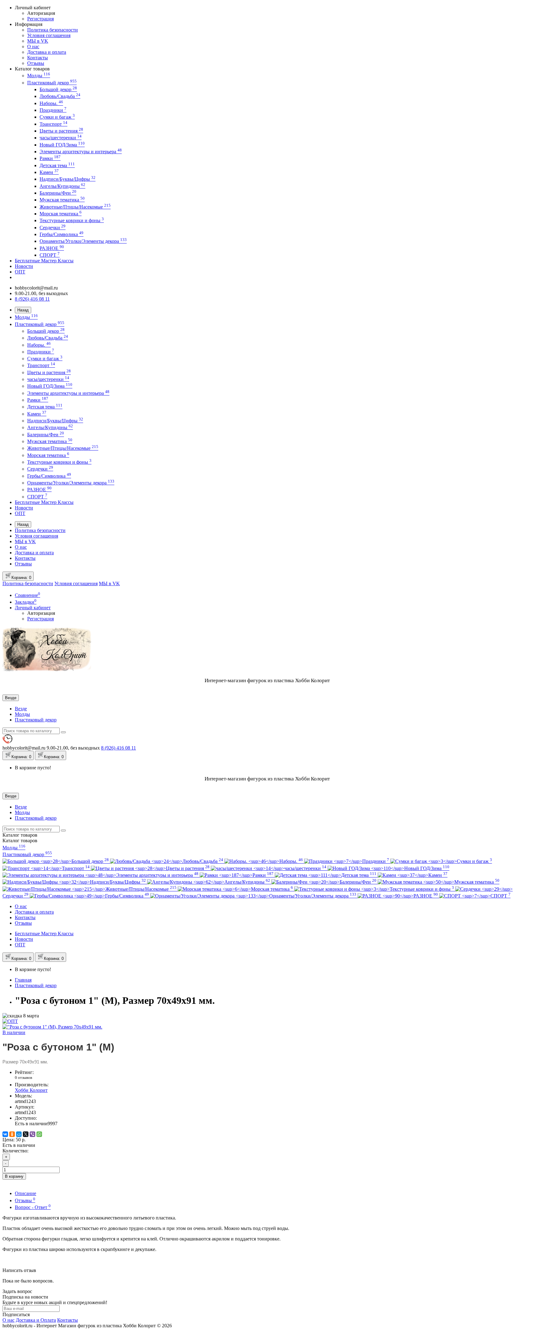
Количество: (15, 1150)
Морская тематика (61, 213)
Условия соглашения (48, 35)
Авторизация (41, 13)
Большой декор (58, 89)
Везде (21, 708)
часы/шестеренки (61, 137)
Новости (24, 266)
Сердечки (53, 227)
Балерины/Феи (58, 193)
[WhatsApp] (39, 1134)
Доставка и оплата (46, 52)
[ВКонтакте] (5, 1134)
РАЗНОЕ (52, 248)
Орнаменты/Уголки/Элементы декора (83, 241)
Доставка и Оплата (36, 1320)
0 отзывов (23, 1077)
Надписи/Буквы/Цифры (67, 179)
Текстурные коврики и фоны (72, 220)
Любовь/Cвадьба (60, 96)
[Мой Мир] (19, 1134)
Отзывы (35, 63)
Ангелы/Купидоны (62, 186)
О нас (33, 46)
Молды (38, 75)
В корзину (14, 1176)
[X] (25, 1134)
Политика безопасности (52, 29)
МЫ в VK (37, 41)
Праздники (53, 110)
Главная (23, 979)
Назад (23, 310)
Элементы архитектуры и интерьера (81, 151)
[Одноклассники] (12, 1134)
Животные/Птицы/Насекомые (75, 206)
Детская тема (57, 165)
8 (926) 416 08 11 (32, 299)
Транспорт (53, 124)
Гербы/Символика (61, 234)
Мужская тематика (62, 199)
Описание (25, 1193)
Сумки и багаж (57, 117)
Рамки (50, 158)
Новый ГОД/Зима (62, 144)
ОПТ (20, 271)
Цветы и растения (61, 130)
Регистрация (40, 18)
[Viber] (32, 1134)
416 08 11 (118, 747)
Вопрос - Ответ (33, 1207)
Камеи (49, 172)
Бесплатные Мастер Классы (44, 260)
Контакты (37, 57)
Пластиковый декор (52, 82)
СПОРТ (50, 255)
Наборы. (51, 103)
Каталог (19, 840)
